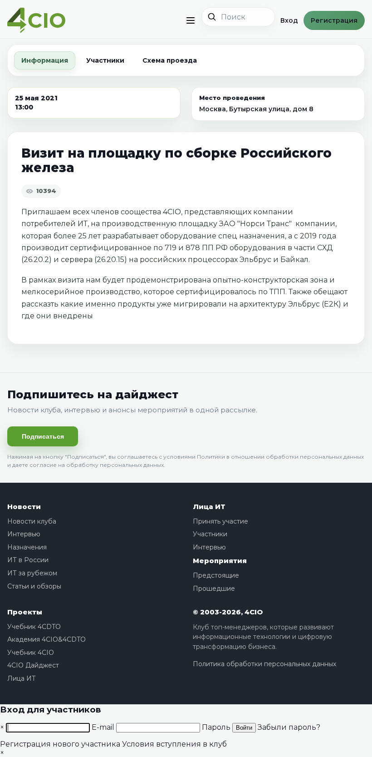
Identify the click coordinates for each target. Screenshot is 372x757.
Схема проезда (169, 60)
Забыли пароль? (289, 727)
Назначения (27, 547)
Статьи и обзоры (34, 586)
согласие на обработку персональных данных (96, 464)
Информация (44, 60)
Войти (244, 727)
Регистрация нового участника (60, 744)
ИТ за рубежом (32, 573)
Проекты (24, 612)
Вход (289, 20)
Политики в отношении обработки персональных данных (280, 456)
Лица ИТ (209, 506)
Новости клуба (31, 521)
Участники (105, 60)
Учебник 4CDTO (34, 627)
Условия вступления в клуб (174, 744)
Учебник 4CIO (30, 652)
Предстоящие (216, 575)
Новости (24, 506)
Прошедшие (214, 588)
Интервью (23, 534)
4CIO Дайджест (33, 665)
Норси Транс (264, 223)
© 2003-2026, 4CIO (228, 612)
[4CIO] (36, 21)
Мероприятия (220, 560)
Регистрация (334, 20)
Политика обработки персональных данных (264, 664)
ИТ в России (28, 560)
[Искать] (211, 16)
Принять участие (220, 521)
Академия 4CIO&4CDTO (46, 639)
